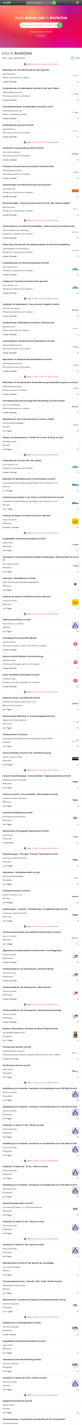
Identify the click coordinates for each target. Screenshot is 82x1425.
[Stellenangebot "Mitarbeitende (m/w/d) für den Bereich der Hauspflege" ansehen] (77, 1274)
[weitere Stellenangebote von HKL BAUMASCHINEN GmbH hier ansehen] (75, 1034)
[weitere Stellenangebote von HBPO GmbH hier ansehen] (75, 1071)
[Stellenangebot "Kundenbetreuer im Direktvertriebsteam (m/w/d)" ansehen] (77, 274)
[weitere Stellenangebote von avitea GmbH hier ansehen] (75, 544)
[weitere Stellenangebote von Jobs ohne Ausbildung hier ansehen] (75, 154)
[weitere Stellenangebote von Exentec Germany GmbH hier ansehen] (75, 759)
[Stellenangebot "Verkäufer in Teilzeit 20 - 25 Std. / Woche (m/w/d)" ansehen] (77, 1178)
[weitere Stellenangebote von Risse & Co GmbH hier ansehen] (75, 938)
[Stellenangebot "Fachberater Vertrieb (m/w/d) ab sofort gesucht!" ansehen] (77, 293)
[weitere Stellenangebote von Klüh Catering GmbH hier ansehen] (75, 566)
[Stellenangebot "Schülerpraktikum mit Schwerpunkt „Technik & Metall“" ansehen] (77, 980)
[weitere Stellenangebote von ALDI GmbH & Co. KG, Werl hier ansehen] (75, 625)
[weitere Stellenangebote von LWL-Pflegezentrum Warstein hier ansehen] (75, 818)
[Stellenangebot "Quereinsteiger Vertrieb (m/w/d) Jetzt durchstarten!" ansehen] (77, 196)
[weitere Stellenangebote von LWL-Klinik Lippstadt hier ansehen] (75, 1305)
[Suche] (54, 3)
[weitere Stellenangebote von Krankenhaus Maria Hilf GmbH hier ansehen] (75, 782)
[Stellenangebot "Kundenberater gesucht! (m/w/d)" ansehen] (77, 136)
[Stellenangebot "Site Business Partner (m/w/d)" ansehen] (77, 1077)
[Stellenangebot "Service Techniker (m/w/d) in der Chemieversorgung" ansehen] (77, 764)
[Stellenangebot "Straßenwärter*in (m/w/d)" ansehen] (77, 746)
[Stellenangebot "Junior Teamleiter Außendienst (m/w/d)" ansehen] (77, 686)
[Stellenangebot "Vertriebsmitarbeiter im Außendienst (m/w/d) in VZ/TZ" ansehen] (77, 118)
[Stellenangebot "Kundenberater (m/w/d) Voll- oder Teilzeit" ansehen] (77, 472)
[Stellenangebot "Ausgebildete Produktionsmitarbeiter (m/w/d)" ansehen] (77, 550)
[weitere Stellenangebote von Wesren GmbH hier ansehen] (75, 1407)
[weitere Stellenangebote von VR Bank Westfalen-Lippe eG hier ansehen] (75, 1053)
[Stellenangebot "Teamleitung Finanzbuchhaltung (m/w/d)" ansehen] (77, 1371)
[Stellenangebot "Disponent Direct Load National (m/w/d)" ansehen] (77, 709)
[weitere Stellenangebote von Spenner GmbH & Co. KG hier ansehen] (75, 896)
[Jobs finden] (59, 25)
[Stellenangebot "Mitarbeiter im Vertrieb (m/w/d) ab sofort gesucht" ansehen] (77, 81)
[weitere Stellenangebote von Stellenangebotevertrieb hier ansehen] (75, 94)
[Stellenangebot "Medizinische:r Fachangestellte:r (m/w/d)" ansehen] (77, 1334)
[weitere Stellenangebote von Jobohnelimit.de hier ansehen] (75, 190)
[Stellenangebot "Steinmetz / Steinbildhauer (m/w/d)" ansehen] (77, 590)
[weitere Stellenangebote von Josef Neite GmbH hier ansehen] (75, 443)
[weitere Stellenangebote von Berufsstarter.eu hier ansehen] (75, 76)
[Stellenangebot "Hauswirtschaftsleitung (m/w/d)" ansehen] (77, 824)
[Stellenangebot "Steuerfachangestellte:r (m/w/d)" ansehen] (77, 1215)
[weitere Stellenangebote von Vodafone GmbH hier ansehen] (75, 644)
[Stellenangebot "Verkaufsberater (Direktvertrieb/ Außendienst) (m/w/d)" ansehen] (77, 352)
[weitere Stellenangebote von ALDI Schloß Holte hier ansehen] (75, 1094)
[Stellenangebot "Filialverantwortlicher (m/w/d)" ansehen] (77, 631)
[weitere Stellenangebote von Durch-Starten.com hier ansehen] (75, 269)
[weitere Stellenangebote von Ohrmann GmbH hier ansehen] (75, 956)
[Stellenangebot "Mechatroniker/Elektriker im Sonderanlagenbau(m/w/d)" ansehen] (77, 727)
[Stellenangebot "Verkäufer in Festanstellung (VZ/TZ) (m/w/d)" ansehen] (77, 159)
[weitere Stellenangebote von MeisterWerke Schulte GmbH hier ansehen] (75, 1287)
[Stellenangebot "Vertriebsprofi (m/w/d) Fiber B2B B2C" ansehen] (77, 649)
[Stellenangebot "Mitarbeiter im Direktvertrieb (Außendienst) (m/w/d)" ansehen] (77, 371)
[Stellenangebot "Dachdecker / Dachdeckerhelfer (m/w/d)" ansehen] (77, 884)
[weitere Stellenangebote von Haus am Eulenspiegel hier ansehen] (75, 1269)
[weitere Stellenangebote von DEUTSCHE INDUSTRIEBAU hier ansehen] (75, 425)
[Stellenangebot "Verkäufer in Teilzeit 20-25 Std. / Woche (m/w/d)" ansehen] (77, 1389)
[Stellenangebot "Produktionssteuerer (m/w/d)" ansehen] (77, 902)
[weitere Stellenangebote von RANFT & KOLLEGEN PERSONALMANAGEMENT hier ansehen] (75, 584)
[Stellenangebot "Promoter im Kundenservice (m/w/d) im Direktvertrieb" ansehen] (77, 178)
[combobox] (41, 3)
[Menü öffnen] (77, 2)
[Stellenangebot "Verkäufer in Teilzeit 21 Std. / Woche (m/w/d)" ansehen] (77, 1136)
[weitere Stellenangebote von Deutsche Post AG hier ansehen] (75, 521)
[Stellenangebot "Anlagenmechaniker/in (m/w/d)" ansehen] (77, 1412)
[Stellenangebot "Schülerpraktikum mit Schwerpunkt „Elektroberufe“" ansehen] (77, 999)
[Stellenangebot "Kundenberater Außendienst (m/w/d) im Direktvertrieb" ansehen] (77, 334)
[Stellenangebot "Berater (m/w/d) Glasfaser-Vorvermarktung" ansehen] (77, 668)
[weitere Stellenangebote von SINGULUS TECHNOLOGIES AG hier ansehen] (75, 722)
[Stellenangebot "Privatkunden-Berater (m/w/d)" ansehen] (77, 1058)
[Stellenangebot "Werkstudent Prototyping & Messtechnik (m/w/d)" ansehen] (77, 842)
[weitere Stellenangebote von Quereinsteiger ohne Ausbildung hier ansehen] (75, 232)
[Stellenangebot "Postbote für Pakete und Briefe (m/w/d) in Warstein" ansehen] (77, 527)
